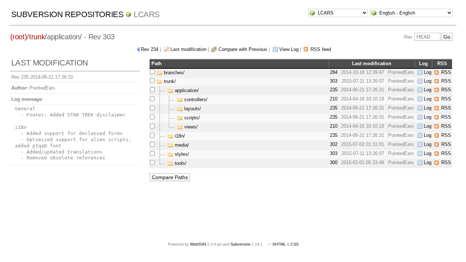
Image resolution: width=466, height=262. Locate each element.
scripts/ (191, 117)
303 (333, 81)
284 (333, 72)
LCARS (147, 14)
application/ (186, 90)
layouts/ (192, 108)
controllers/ (195, 99)
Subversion (240, 244)
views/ (190, 127)
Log (427, 72)
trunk (37, 37)
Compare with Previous (242, 49)
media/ (181, 145)
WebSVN (198, 244)
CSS (295, 244)
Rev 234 (149, 49)
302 (333, 144)
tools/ (179, 163)
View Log (289, 49)
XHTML (279, 244)
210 (333, 99)
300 (333, 162)
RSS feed (321, 49)
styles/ (181, 154)
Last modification (188, 49)
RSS (446, 72)
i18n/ (179, 136)
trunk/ (169, 81)
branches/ (173, 72)
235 (333, 89)
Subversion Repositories (67, 14)
